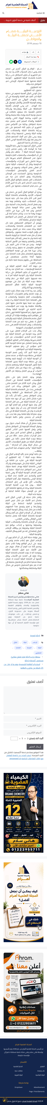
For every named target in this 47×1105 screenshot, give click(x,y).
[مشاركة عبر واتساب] (11, 62)
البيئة (25, 642)
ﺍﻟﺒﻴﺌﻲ (15, 642)
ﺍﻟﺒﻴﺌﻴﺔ (39, 647)
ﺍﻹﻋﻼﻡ (35, 642)
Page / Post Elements (37, 1091)
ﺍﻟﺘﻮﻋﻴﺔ (29, 647)
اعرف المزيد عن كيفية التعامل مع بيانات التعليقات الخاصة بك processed (24, 756)
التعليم (42, 1066)
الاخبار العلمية (18, 1066)
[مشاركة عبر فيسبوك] (20, 62)
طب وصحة (41, 1070)
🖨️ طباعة (25, 52)
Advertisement (39, 1087)
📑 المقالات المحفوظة (31, 62)
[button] (3, 13)
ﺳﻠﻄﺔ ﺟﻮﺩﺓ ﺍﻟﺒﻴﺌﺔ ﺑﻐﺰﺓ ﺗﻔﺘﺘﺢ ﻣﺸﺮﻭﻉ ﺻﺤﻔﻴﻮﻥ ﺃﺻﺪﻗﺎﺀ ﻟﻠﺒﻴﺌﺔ (27, 659)
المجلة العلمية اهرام (29, 1101)
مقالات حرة (19, 1070)
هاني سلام (23, 593)
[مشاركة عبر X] (15, 62)
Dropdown (19, 1087)
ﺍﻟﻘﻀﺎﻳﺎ (18, 647)
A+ (33, 52)
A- (38, 52)
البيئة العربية (35, 635)
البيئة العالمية (40, 1075)
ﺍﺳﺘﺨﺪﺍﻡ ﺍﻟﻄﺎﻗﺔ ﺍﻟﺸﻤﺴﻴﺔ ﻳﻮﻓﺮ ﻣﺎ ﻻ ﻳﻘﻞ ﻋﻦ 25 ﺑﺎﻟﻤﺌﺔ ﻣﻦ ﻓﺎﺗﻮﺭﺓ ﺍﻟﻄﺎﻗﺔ (23, 666)
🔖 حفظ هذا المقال (32, 57)
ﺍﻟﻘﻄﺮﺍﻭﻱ (38, 652)
